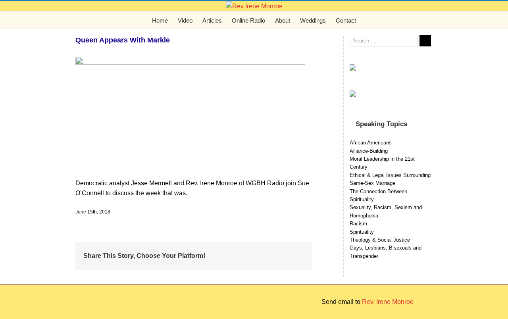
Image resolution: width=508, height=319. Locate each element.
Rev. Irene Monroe (388, 301)
